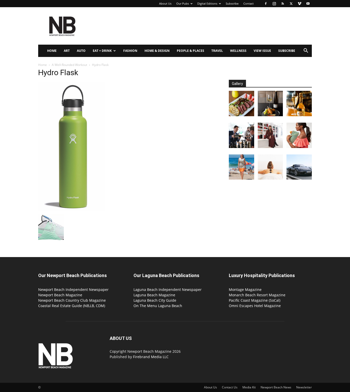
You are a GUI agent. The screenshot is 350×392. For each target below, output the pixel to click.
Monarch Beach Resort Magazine (257, 294)
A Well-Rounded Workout (69, 65)
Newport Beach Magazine (60, 294)
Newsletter (304, 387)
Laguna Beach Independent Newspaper (167, 289)
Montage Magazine (245, 289)
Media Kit (249, 387)
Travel (217, 50)
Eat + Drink (102, 50)
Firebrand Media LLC (151, 356)
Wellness (238, 50)
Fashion (130, 50)
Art (67, 50)
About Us (165, 3)
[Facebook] (266, 3)
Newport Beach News (276, 387)
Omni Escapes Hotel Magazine (255, 305)
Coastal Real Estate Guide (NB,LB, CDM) (71, 305)
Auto (81, 50)
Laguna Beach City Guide (154, 300)
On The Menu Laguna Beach (157, 305)
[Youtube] (308, 3)
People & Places (190, 50)
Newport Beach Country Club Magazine (72, 300)
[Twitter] (291, 3)
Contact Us (230, 387)
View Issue (262, 50)
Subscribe (232, 3)
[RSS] (282, 3)
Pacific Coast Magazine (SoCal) (254, 300)
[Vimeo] (299, 3)
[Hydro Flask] (71, 209)
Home (52, 50)
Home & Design (157, 50)
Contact (248, 3)
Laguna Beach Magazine (154, 294)
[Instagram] (274, 3)
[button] (306, 51)
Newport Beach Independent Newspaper (73, 289)
